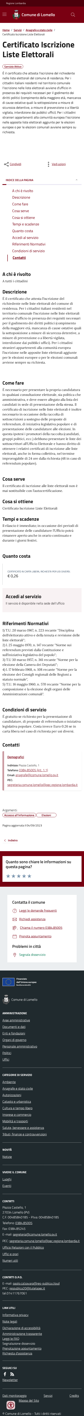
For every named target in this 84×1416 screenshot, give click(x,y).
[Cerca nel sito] (71, 15)
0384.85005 (23, 1222)
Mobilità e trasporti (15, 1121)
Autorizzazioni (11, 1095)
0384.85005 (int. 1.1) (33, 770)
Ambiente (9, 1081)
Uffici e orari (10, 1253)
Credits (74, 1395)
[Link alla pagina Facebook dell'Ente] (4, 1374)
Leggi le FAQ (10, 1338)
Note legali (9, 1321)
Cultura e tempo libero (17, 1108)
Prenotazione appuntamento (21, 1348)
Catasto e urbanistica (16, 1101)
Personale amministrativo (19, 1046)
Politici (6, 1052)
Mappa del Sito (29, 1400)
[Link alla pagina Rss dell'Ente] (12, 1374)
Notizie (7, 1156)
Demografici (15, 756)
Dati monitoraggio (14, 1395)
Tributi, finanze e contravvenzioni (24, 1134)
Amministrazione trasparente (22, 1333)
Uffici (5, 1059)
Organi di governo (14, 1039)
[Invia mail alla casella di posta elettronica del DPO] (36, 1283)
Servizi (18, 30)
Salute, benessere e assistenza (23, 1127)
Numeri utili (10, 1260)
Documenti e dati (13, 1026)
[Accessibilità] (11, 1405)
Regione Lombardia (16, 3)
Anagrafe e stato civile (39, 30)
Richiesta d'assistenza (17, 1353)
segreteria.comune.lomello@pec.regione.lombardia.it (42, 784)
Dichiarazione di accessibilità (21, 1327)
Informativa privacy (15, 1314)
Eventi (6, 1185)
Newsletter (10, 1379)
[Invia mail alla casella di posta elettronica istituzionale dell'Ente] (35, 1234)
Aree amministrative (16, 1020)
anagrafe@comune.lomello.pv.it (36, 774)
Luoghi (6, 1179)
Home (6, 30)
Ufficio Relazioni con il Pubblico (23, 1247)
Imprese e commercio (16, 1114)
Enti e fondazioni (13, 1033)
